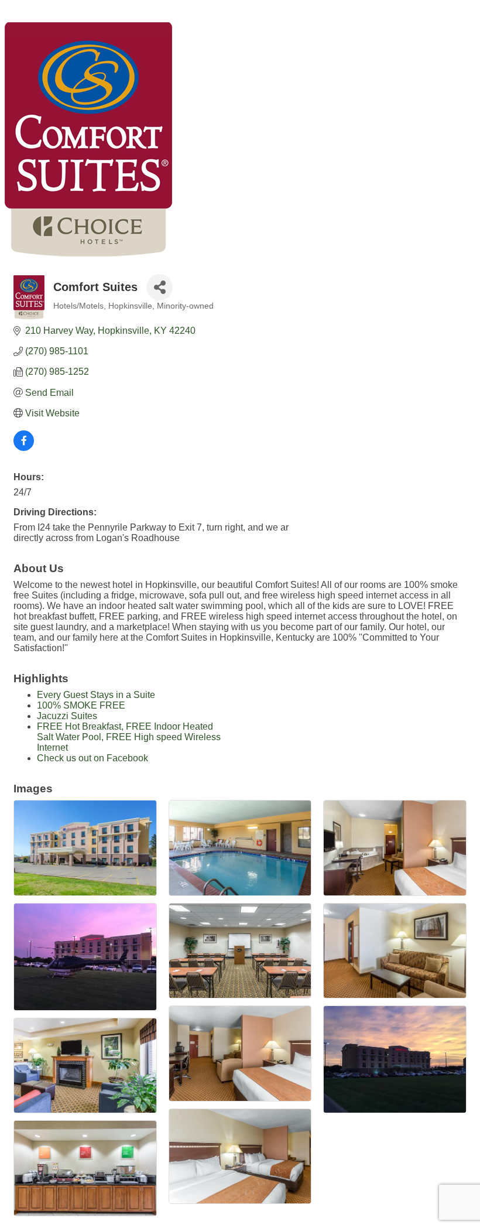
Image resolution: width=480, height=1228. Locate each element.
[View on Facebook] (23, 448)
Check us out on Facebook (92, 758)
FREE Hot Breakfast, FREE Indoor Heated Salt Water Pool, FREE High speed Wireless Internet (129, 736)
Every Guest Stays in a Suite (96, 695)
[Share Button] (159, 287)
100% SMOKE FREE (81, 705)
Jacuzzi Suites (67, 716)
